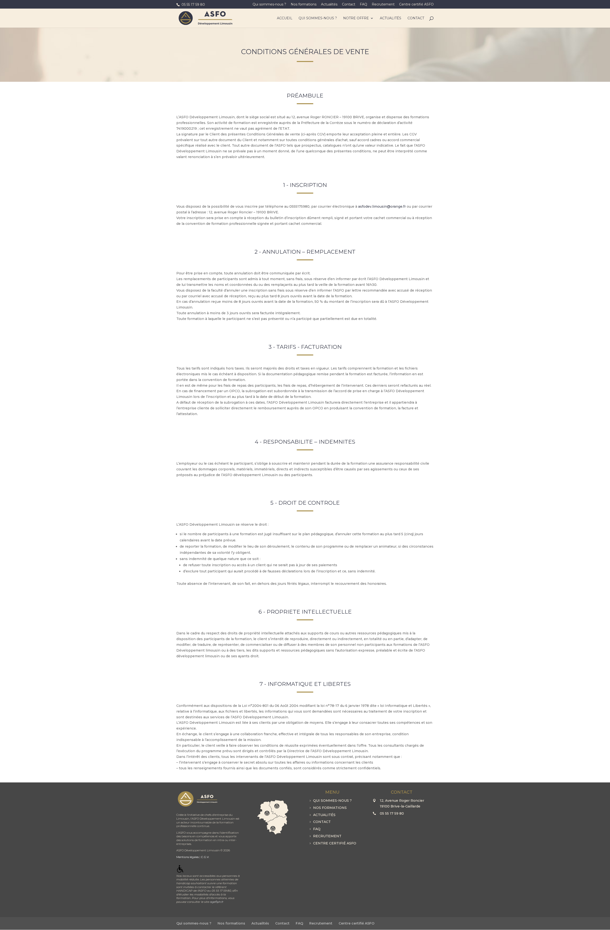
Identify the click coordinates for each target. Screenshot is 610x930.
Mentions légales (187, 857)
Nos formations (303, 4)
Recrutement (383, 4)
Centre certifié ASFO (416, 4)
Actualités (329, 4)
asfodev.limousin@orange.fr (382, 206)
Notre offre (356, 18)
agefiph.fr (217, 902)
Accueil (284, 18)
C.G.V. (205, 857)
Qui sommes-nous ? (269, 4)
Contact (348, 4)
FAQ (363, 4)
